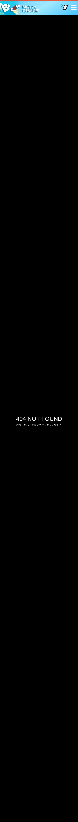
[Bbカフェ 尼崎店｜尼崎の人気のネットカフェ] (22, 7)
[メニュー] (72, 6)
